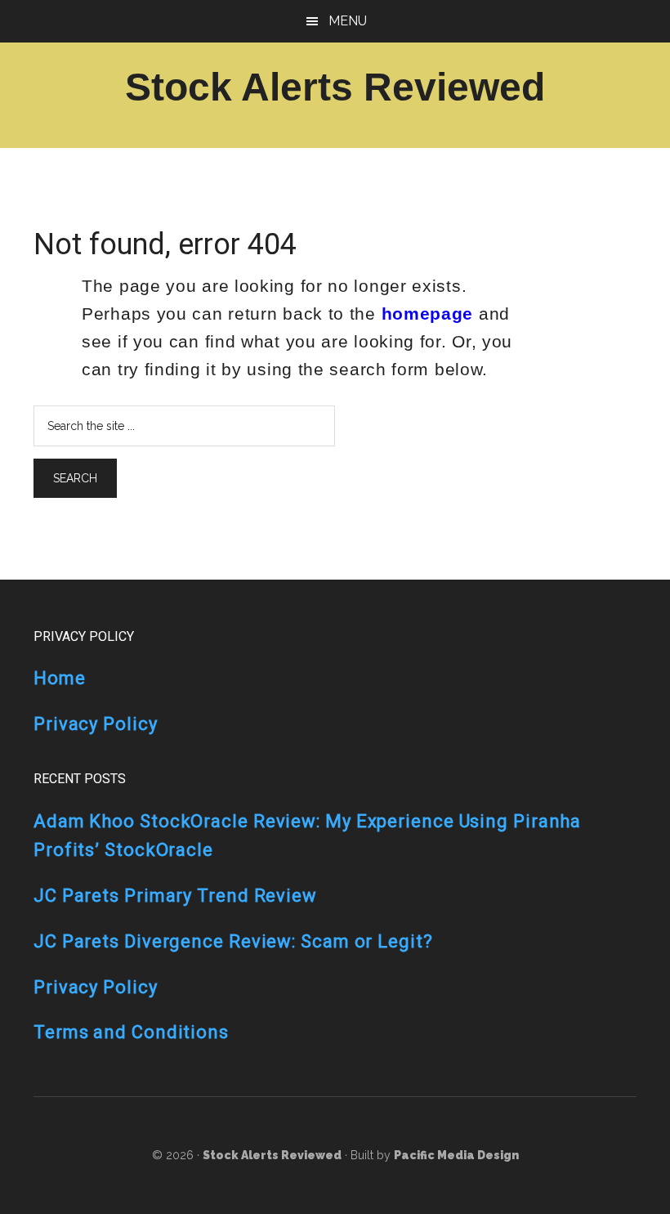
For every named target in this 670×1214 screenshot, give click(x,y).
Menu (347, 21)
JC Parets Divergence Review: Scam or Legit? (233, 941)
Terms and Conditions (131, 1032)
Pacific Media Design (456, 1155)
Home (60, 678)
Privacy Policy (96, 724)
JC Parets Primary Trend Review (175, 895)
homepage (428, 313)
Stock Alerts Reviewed (335, 87)
